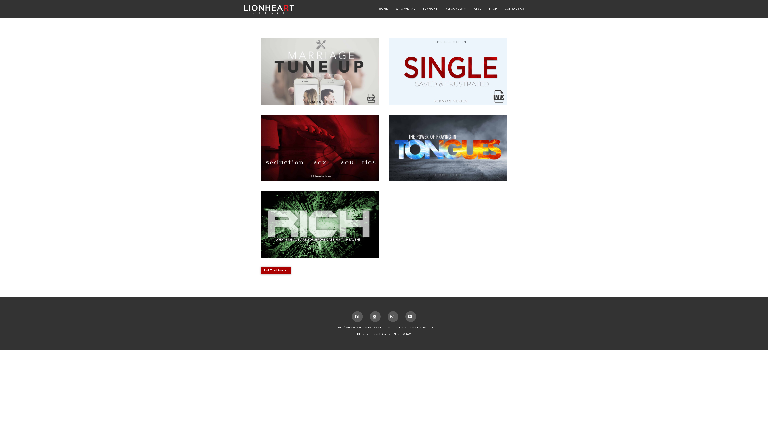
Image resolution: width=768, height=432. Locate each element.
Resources (387, 327)
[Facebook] (357, 316)
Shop (410, 327)
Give (401, 327)
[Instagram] (393, 316)
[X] (375, 316)
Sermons (371, 327)
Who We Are (354, 327)
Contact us (425, 327)
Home (338, 327)
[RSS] (410, 316)
